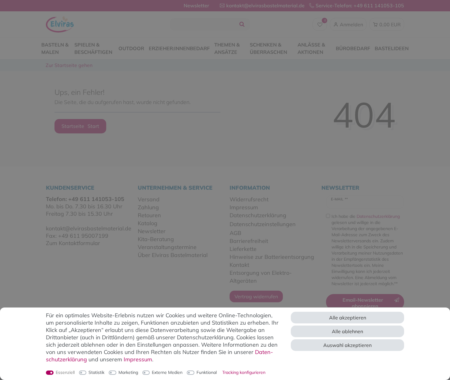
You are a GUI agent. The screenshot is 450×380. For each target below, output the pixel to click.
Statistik (96, 372)
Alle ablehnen (347, 331)
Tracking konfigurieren (243, 372)
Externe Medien (167, 372)
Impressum (138, 359)
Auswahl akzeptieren (347, 345)
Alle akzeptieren (347, 318)
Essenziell (65, 372)
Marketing (128, 372)
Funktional (207, 372)
